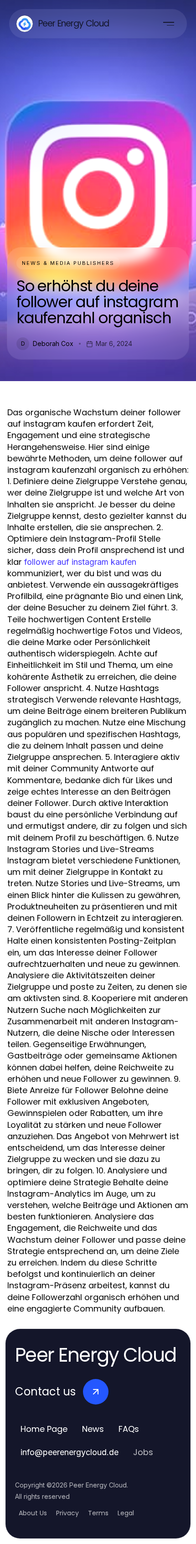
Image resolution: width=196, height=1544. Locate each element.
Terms (98, 1513)
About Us (33, 1513)
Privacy (67, 1513)
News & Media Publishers (68, 263)
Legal (126, 1513)
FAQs (129, 1429)
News (93, 1429)
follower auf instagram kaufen (80, 562)
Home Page (44, 1429)
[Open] (169, 23)
